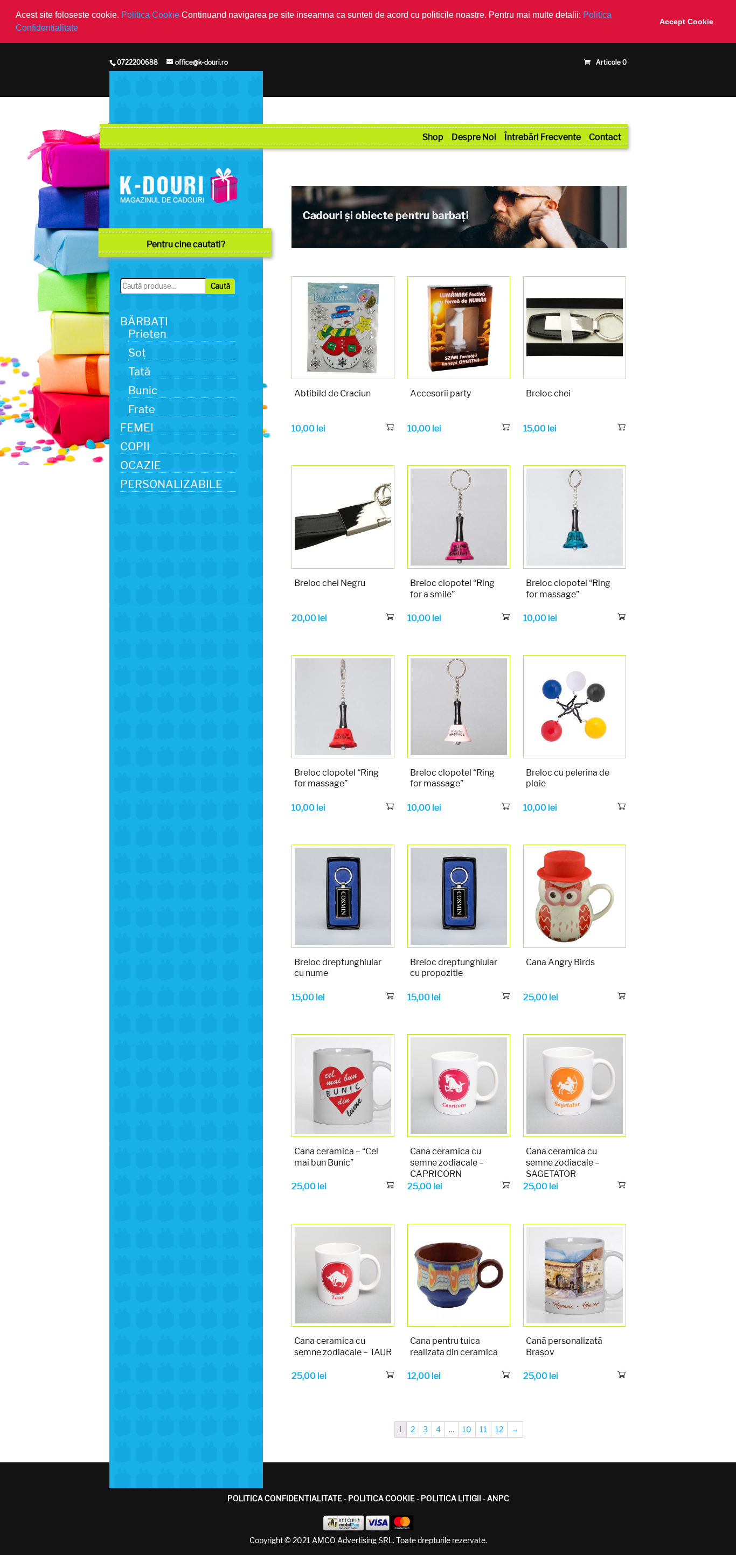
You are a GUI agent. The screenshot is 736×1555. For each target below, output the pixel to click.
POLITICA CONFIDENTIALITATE (284, 1498)
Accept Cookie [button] (686, 21)
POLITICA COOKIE (381, 1498)
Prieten (147, 333)
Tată (139, 371)
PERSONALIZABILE (171, 484)
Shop (432, 137)
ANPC (498, 1498)
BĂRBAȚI (144, 321)
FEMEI (137, 427)
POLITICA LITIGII (451, 1498)
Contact (605, 137)
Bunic (142, 390)
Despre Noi (474, 137)
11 (483, 1429)
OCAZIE (140, 465)
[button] (82, 29)
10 (466, 1429)
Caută (220, 286)
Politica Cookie (151, 14)
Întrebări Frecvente (542, 137)
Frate (141, 409)
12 (499, 1429)
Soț (137, 352)
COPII (135, 446)
